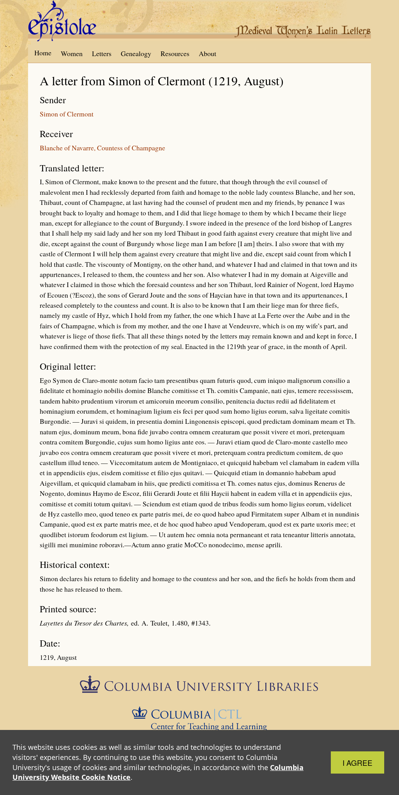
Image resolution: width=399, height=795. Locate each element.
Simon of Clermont (67, 113)
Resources (175, 53)
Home (42, 52)
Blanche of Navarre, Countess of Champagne (102, 147)
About (207, 53)
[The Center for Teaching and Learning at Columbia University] (199, 718)
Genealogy (136, 53)
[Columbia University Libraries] (199, 686)
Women (72, 53)
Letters (101, 53)
